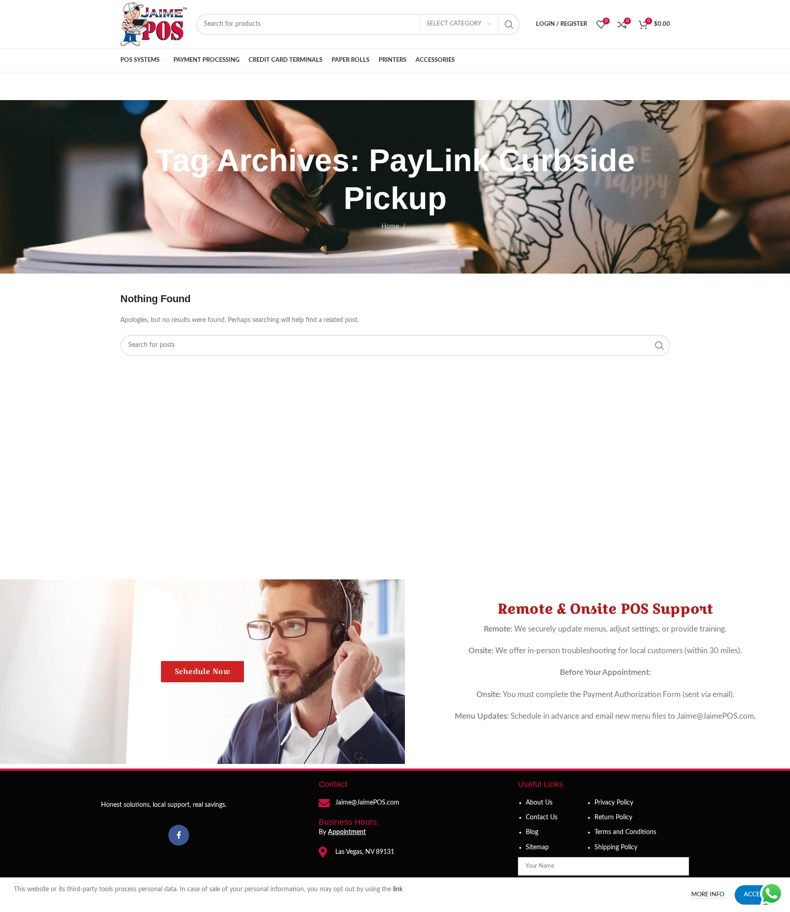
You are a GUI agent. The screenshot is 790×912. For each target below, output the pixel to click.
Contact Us (542, 817)
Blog (532, 832)
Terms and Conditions (625, 832)
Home (390, 226)
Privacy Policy (613, 802)
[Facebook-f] (178, 835)
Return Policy (613, 817)
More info (708, 895)
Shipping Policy (615, 847)
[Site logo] (153, 24)
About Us (539, 802)
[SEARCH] (509, 24)
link (398, 889)
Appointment (347, 832)
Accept (755, 895)
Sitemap (537, 847)
